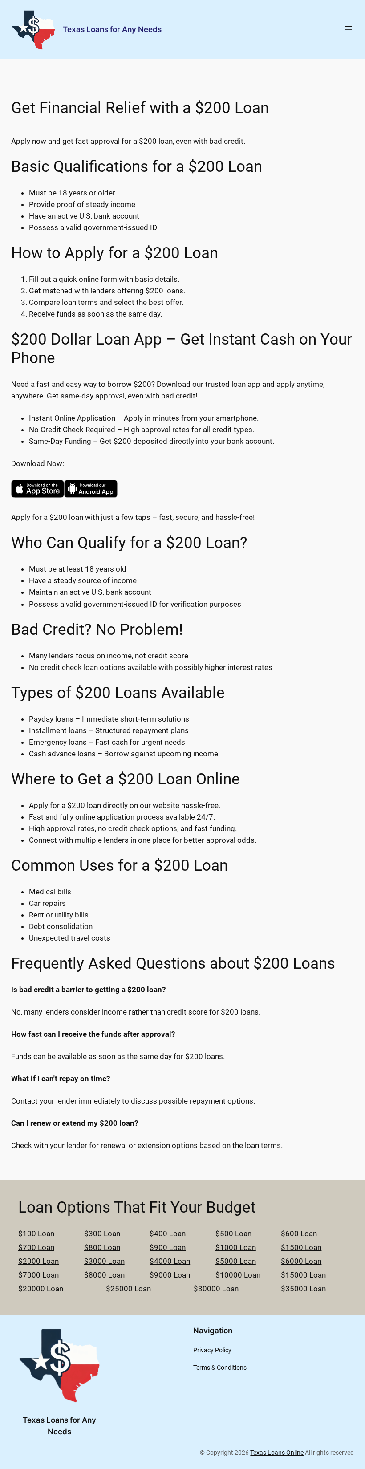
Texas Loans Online (277, 1453)
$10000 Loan (237, 1274)
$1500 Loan (301, 1247)
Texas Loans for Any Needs (112, 29)
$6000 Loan (301, 1261)
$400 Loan (168, 1233)
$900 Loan (168, 1247)
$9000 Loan (170, 1274)
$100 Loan (36, 1233)
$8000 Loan (104, 1274)
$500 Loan (233, 1233)
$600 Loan (299, 1233)
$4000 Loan (170, 1261)
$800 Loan (102, 1247)
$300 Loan (102, 1233)
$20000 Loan (40, 1288)
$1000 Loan (235, 1247)
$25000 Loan (128, 1288)
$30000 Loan (216, 1288)
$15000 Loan (303, 1274)
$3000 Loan (104, 1261)
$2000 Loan (38, 1261)
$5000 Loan (235, 1261)
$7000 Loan (38, 1274)
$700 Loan (36, 1247)
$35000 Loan (303, 1288)
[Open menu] (348, 29)
